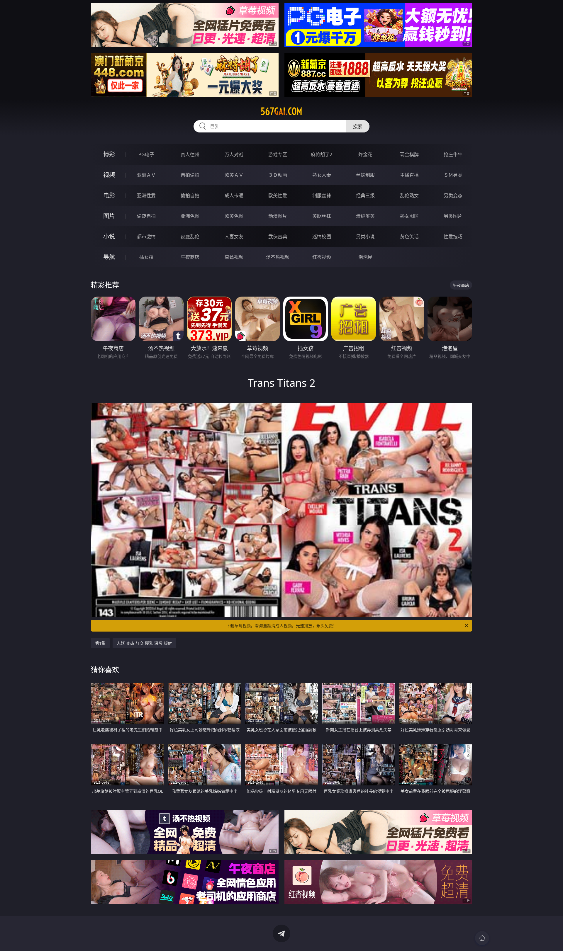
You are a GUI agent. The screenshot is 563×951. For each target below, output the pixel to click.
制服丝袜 (321, 195)
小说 (109, 236)
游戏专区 (277, 154)
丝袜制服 (365, 175)
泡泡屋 (365, 257)
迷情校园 (321, 236)
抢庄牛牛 (453, 154)
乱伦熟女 (409, 195)
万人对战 (234, 154)
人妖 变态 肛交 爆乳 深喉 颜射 (144, 643)
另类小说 (365, 236)
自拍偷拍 (190, 175)
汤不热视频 (277, 257)
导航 (109, 257)
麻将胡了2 (321, 154)
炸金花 (365, 154)
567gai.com (281, 111)
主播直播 (409, 175)
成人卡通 (234, 195)
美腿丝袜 (321, 216)
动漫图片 (277, 216)
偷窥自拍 (146, 216)
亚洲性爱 (146, 195)
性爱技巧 (453, 236)
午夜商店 (190, 257)
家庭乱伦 (190, 236)
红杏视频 (321, 257)
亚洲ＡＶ (146, 175)
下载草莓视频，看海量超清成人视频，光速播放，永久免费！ (281, 625)
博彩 (109, 154)
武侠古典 (277, 236)
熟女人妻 (321, 175)
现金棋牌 (409, 154)
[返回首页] (482, 938)
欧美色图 (234, 216)
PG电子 (146, 154)
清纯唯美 (365, 216)
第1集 (100, 643)
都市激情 (146, 236)
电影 (109, 195)
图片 (109, 216)
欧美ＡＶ (234, 175)
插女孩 (146, 257)
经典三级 (365, 195)
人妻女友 (234, 236)
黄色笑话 (409, 236)
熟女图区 (409, 216)
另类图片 (453, 216)
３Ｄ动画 (277, 175)
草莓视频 (234, 257)
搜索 (357, 126)
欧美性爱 (277, 195)
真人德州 (190, 154)
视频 (109, 175)
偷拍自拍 (190, 195)
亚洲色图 (190, 216)
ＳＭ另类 (453, 175)
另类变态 (453, 195)
